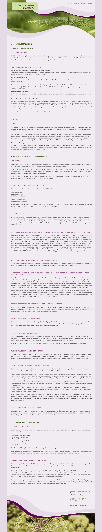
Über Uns (69, 3)
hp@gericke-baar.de (21, 201)
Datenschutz (82, 505)
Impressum (73, 505)
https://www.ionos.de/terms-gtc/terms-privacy (31, 131)
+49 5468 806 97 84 (80, 498)
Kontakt (90, 3)
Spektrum (76, 3)
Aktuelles (83, 3)
